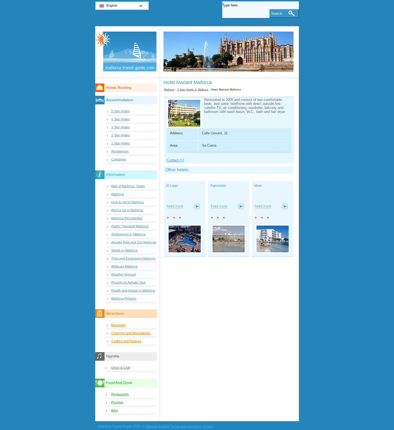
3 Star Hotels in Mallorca (192, 89)
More (258, 186)
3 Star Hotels (120, 127)
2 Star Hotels (120, 135)
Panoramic (218, 186)
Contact (164, 426)
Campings (118, 159)
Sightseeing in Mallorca (128, 234)
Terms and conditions (186, 426)
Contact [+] (175, 160)
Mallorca (169, 89)
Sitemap (151, 426)
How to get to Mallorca (127, 202)
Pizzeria (117, 402)
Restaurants (120, 394)
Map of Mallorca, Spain (128, 186)
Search (276, 14)
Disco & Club (120, 368)
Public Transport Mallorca (129, 226)
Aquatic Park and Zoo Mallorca (133, 242)
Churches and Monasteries (131, 333)
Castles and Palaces (126, 341)
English (111, 5)
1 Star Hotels (120, 143)
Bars (114, 410)
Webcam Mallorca (124, 266)
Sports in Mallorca (124, 250)
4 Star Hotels (120, 119)
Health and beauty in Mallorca (133, 290)
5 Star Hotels (120, 111)
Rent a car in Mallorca (127, 210)
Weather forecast (123, 274)
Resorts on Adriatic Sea (128, 282)
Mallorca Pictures (123, 298)
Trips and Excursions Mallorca (133, 258)
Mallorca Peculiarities (127, 218)
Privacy (208, 426)
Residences (120, 151)
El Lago (172, 186)
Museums (118, 325)
